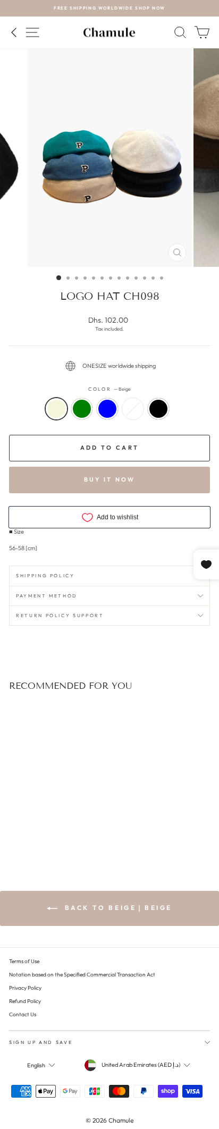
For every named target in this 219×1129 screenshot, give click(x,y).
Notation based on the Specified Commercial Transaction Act (82, 974)
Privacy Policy (25, 987)
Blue (107, 408)
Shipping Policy (45, 575)
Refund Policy (25, 1001)
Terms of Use (24, 961)
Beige (56, 408)
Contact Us (22, 1014)
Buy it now (110, 479)
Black (158, 408)
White (133, 408)
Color (109, 389)
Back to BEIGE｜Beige (117, 908)
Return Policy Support (60, 615)
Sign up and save (40, 1042)
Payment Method (47, 596)
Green (81, 408)
